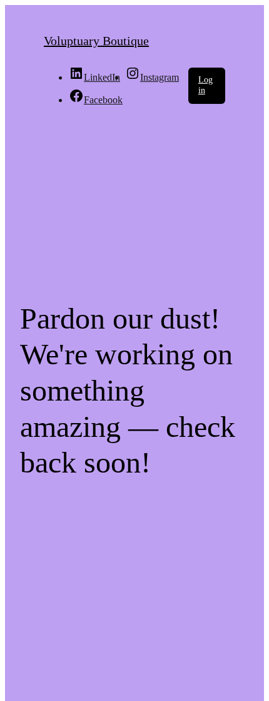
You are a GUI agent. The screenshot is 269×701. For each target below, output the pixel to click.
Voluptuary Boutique (96, 41)
